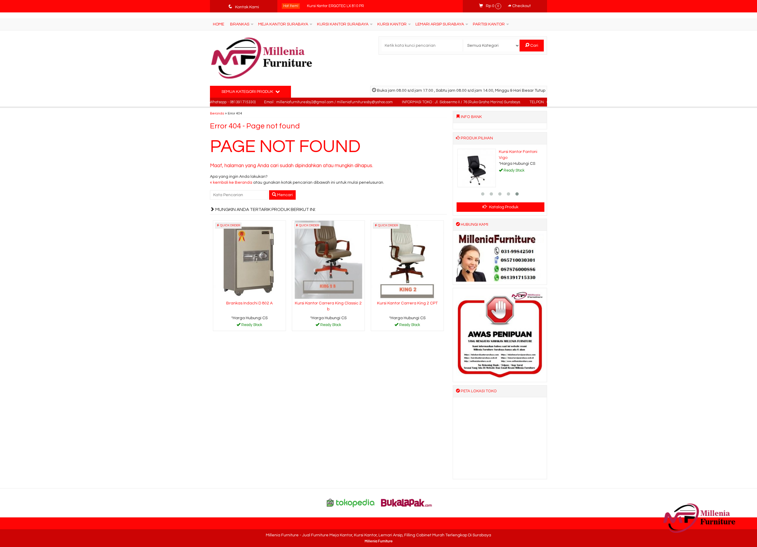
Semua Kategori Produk (247, 92)
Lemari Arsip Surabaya (439, 24)
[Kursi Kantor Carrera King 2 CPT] (407, 260)
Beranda (217, 113)
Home (218, 24)
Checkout (521, 6)
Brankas (239, 24)
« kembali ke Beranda (231, 182)
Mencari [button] (284, 195)
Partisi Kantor (489, 24)
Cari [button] (533, 45)
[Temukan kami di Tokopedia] (350, 503)
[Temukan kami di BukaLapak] (406, 503)
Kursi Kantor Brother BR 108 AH (333, 6)
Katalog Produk (503, 207)
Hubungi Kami (251, 326)
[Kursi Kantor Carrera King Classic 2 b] (328, 260)
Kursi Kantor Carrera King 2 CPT (407, 303)
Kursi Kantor (392, 24)
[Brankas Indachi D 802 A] (249, 260)
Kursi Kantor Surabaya (342, 24)
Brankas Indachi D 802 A (249, 303)
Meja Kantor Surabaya (283, 24)
